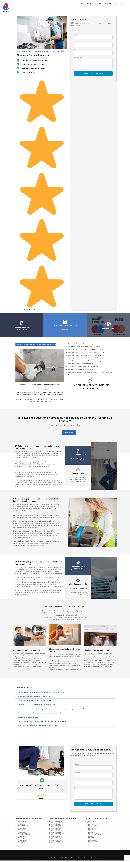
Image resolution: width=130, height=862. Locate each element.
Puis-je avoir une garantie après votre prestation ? (34, 696)
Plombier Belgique (65, 857)
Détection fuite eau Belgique (92, 857)
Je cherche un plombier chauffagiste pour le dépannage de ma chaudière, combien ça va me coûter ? (51, 709)
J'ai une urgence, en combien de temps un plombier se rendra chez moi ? (41, 692)
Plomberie (90, 3)
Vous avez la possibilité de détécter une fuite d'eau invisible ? (38, 725)
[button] (65, 692)
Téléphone (77, 49)
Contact (122, 3)
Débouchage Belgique (77, 857)
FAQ (115, 3)
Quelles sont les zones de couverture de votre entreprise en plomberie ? (41, 713)
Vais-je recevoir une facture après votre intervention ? (35, 700)
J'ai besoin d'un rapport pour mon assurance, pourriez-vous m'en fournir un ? (43, 721)
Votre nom (77, 34)
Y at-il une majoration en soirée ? (29, 717)
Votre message (78, 57)
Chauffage (99, 3)
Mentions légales (53, 857)
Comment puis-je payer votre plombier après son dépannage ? (38, 705)
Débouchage (108, 3)
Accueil (82, 3)
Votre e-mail (77, 42)
